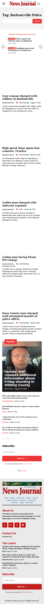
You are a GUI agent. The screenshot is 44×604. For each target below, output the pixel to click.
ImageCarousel (8, 103)
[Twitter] (16, 525)
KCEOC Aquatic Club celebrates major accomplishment (20, 40)
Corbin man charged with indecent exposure (19, 204)
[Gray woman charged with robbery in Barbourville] (22, 78)
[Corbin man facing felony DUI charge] (22, 239)
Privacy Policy (27, 464)
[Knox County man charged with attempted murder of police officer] (22, 295)
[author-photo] (17, 103)
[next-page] (7, 438)
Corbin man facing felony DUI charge (19, 258)
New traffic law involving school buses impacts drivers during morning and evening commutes (20, 428)
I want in (20, 458)
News (4, 411)
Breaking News (8, 155)
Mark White (9, 389)
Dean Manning (24, 103)
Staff (20, 209)
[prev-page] (3, 47)
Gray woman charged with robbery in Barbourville (19, 97)
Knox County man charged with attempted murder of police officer (20, 316)
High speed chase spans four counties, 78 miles (21, 149)
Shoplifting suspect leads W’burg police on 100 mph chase (21, 49)
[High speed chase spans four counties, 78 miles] (22, 130)
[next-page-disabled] (41, 47)
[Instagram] (10, 525)
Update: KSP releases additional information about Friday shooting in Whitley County (20, 378)
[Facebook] (4, 525)
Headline (5, 422)
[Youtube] (23, 525)
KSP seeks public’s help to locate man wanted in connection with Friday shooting (20, 397)
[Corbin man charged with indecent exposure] (22, 185)
